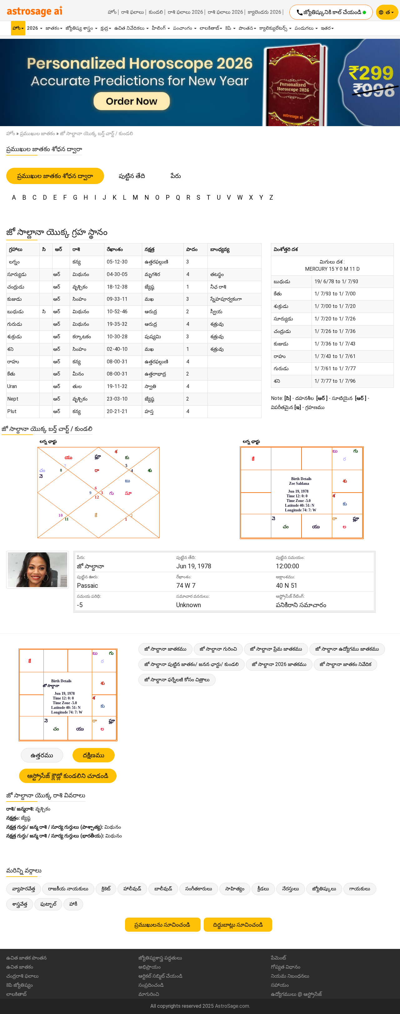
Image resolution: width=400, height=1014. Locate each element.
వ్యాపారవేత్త (23, 889)
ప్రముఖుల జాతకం (37, 133)
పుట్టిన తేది (132, 176)
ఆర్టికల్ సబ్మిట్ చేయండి (160, 976)
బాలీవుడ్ (163, 889)
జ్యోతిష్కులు (324, 889)
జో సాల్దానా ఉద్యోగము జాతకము (347, 649)
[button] (30, 82)
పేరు (176, 176)
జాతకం (52, 28)
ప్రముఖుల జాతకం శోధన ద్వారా (55, 176)
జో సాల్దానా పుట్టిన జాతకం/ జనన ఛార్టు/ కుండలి (191, 664)
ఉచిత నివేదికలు (130, 28)
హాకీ (73, 904)
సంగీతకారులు (198, 889)
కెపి (228, 28)
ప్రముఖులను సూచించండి (162, 924)
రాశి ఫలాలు (132, 12)
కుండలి (156, 12)
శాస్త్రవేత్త (19, 904)
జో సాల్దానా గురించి (218, 649)
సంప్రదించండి (151, 985)
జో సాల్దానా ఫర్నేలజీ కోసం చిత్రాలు (177, 680)
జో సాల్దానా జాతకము (165, 649)
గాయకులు (359, 889)
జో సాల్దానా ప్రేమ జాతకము (276, 649)
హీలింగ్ (159, 28)
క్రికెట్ (106, 889)
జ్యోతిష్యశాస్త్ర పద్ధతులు (160, 958)
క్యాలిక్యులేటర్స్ (273, 28)
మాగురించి (148, 994)
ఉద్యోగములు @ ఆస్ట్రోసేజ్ (296, 994)
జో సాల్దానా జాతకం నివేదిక (345, 664)
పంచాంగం (183, 28)
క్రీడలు (263, 889)
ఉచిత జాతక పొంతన (26, 958)
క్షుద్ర (104, 28)
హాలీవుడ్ (132, 889)
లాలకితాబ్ (209, 28)
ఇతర (326, 28)
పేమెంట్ (278, 958)
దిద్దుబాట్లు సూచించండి (238, 924)
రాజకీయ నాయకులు (68, 889)
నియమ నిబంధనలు (290, 976)
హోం (112, 12)
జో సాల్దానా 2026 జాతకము (279, 664)
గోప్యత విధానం (285, 967)
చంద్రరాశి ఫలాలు (22, 976)
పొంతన (246, 28)
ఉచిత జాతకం (19, 967)
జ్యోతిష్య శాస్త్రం (80, 28)
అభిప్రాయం (149, 967)
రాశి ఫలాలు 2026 (185, 12)
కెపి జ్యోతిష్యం (19, 985)
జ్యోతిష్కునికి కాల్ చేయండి (329, 12)
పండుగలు (305, 28)
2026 (33, 28)
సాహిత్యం (234, 889)
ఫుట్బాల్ (48, 904)
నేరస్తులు (290, 889)
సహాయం (280, 985)
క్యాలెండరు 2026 (264, 12)
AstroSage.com (232, 1006)
